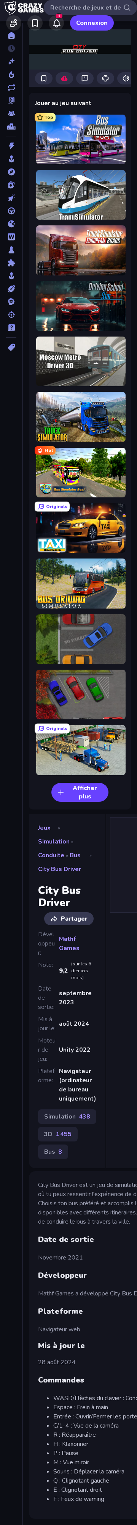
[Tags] (11, 347)
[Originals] (11, 100)
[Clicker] (11, 197)
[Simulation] (11, 275)
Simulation (54, 841)
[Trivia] (11, 327)
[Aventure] (11, 171)
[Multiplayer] (11, 113)
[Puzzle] (11, 262)
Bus (75, 855)
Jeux (44, 828)
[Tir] (11, 314)
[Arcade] (11, 158)
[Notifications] (56, 23)
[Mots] (11, 236)
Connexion (92, 23)
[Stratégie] (11, 301)
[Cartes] (11, 184)
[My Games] (35, 23)
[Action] (11, 145)
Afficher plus (85, 792)
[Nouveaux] (11, 61)
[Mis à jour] (11, 87)
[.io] (11, 223)
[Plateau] (11, 249)
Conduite (51, 855)
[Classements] (11, 126)
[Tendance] (11, 74)
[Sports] (11, 288)
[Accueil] (11, 35)
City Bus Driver (59, 869)
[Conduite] (11, 210)
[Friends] (13, 23)
